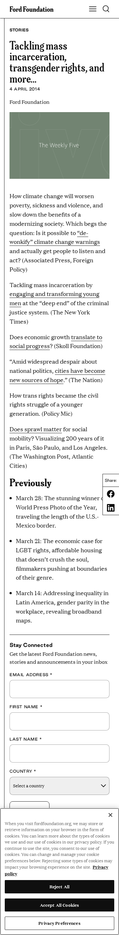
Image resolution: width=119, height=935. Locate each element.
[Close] (110, 815)
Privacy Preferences (59, 923)
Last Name (26, 739)
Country (23, 771)
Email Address (31, 674)
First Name (26, 706)
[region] (59, 871)
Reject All (59, 886)
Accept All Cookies (59, 905)
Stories (19, 30)
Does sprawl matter (36, 429)
